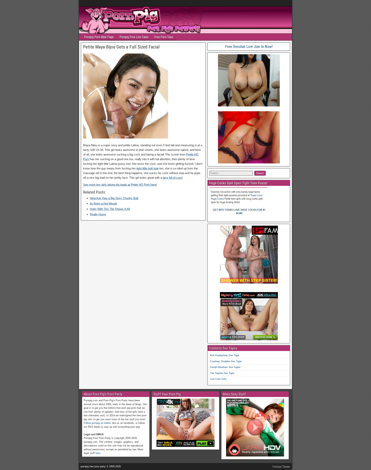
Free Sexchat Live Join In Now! (249, 46)
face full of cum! (173, 177)
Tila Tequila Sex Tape (222, 373)
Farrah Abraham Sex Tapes (225, 367)
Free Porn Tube (163, 37)
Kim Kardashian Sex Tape (224, 355)
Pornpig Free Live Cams (133, 37)
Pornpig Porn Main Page (99, 37)
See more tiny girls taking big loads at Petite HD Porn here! (120, 184)
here (97, 453)
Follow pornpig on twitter (97, 423)
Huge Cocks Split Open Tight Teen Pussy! (238, 183)
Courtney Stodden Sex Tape (226, 361)
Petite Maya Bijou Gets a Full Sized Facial (121, 47)
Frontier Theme (281, 466)
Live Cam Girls (218, 378)
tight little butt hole (147, 168)
